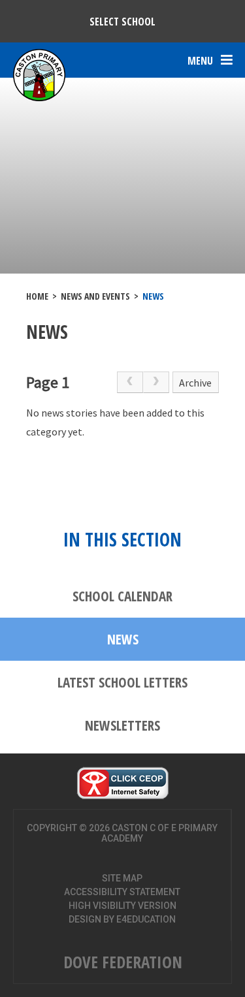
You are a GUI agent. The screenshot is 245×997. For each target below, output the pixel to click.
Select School (122, 21)
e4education (146, 919)
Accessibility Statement (122, 892)
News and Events (95, 296)
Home (37, 296)
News (153, 296)
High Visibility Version (122, 905)
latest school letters (122, 682)
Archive (195, 382)
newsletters (122, 725)
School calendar (122, 596)
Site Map (122, 878)
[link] (130, 383)
